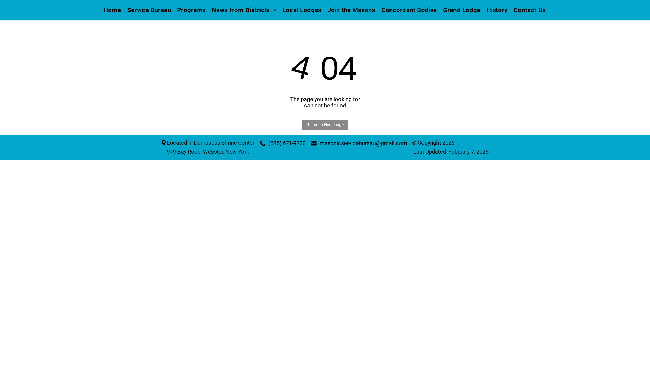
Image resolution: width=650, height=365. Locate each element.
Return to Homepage (325, 124)
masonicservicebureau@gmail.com (363, 143)
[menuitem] (112, 10)
